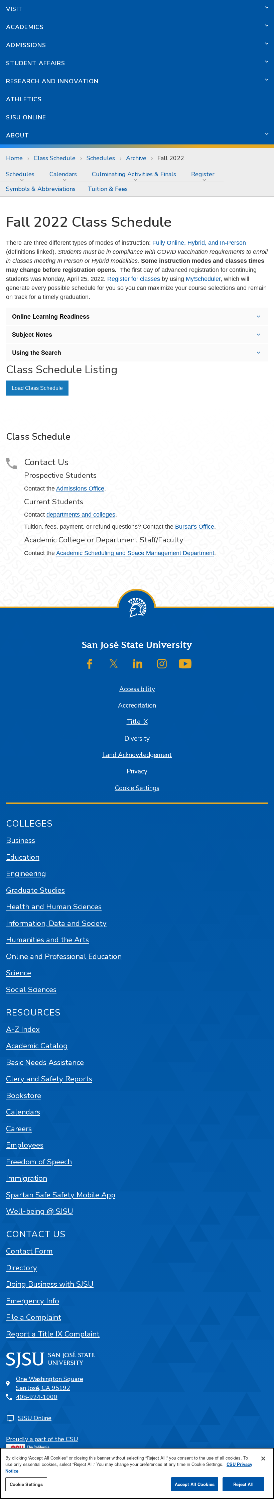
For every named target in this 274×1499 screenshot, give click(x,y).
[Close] (263, 1458)
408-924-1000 (36, 1397)
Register (203, 174)
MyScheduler (203, 279)
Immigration (26, 1178)
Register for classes (133, 279)
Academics (25, 27)
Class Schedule (55, 158)
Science (18, 973)
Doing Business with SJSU (50, 1284)
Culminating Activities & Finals (134, 174)
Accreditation (137, 705)
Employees (24, 1145)
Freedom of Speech (39, 1162)
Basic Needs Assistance (45, 1062)
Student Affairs (35, 63)
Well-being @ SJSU (39, 1211)
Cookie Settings (137, 788)
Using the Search (36, 352)
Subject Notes (32, 334)
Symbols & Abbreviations (41, 189)
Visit (14, 9)
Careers (19, 1128)
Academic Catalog (37, 1046)
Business (20, 840)
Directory (21, 1268)
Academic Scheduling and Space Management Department (135, 553)
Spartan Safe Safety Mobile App (60, 1195)
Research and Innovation (52, 81)
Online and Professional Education (64, 956)
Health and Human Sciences (54, 906)
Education (22, 857)
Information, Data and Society (56, 923)
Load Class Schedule (37, 388)
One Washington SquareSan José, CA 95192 (49, 1383)
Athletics (24, 99)
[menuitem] (21, 174)
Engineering (26, 873)
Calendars (63, 174)
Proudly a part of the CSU (42, 1439)
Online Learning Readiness (51, 316)
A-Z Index (23, 1029)
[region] (137, 1473)
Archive (136, 158)
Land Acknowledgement (137, 755)
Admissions (26, 45)
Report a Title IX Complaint (53, 1334)
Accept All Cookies (195, 1484)
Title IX (137, 722)
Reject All (243, 1484)
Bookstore (23, 1095)
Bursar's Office (194, 526)
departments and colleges (80, 514)
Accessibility (137, 689)
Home (14, 158)
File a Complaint (33, 1317)
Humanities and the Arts (47, 940)
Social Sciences (31, 989)
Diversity (137, 738)
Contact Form (29, 1251)
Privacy (137, 771)
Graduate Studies (35, 890)
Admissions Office (80, 488)
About (17, 135)
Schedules (101, 158)
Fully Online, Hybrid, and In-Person (199, 242)
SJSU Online (26, 117)
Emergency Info (32, 1301)
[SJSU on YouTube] (185, 664)
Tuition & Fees (108, 189)
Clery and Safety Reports (49, 1079)
